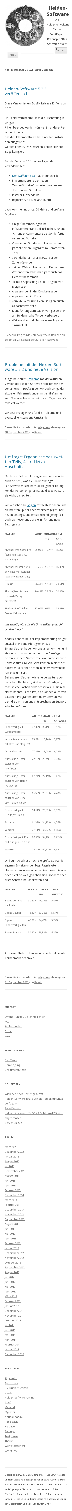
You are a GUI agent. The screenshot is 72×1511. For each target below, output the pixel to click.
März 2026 (11, 1147)
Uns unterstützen (15, 1070)
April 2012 (10, 1291)
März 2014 (11, 1200)
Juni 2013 (10, 1229)
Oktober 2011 (13, 1320)
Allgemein (44, 335)
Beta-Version (13, 1108)
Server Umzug (13, 1123)
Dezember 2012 (14, 1253)
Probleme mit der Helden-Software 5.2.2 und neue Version (34, 367)
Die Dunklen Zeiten (16, 1388)
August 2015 (12, 1176)
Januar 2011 (12, 1349)
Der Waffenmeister (24, 176)
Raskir (38, 432)
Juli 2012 (9, 1277)
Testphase (11, 1436)
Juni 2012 (10, 1282)
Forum (8, 1031)
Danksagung (12, 1065)
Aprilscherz (11, 1383)
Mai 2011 (10, 1335)
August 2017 (12, 1161)
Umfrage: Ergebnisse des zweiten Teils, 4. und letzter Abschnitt (34, 461)
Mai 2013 (10, 1233)
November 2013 (14, 1214)
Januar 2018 (12, 1156)
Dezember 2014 (14, 1195)
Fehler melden (13, 1026)
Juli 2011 (9, 1325)
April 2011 (10, 1339)
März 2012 (11, 1296)
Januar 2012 (12, 1306)
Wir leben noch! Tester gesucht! (24, 1094)
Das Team (11, 1060)
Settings (10, 1431)
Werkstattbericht (15, 1446)
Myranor (10, 1412)
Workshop (11, 1450)
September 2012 (15, 1267)
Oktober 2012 (13, 1262)
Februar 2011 (13, 1344)
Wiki (7, 1036)
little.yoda (53, 339)
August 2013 (12, 1224)
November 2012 (14, 1258)
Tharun (9, 1441)
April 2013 (10, 1238)
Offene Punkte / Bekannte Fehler (25, 1017)
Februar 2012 (13, 1301)
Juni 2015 (10, 1180)
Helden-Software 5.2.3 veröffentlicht (25, 91)
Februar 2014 (13, 1205)
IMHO (8, 1402)
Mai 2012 (10, 1286)
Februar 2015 (13, 1190)
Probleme (33, 379)
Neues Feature (14, 1417)
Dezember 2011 (14, 1311)
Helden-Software (58, 11)
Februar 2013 (13, 1243)
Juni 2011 (10, 1330)
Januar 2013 (12, 1248)
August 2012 (12, 1272)
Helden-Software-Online (19, 1397)
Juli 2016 (9, 1166)
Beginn (31, 505)
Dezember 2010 (14, 1354)
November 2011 (14, 1315)
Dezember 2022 (14, 1151)
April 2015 (10, 1185)
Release (56, 335)
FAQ (7, 1021)
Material (10, 1407)
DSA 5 (8, 1393)
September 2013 (15, 1219)
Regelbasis (11, 1421)
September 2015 (15, 1171)
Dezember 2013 (14, 1209)
